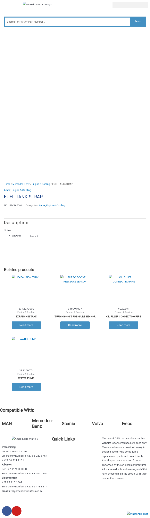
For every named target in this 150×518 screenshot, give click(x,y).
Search (138, 21)
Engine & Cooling (41, 184)
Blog (54, 464)
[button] (130, 5)
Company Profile (61, 459)
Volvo (97, 423)
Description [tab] (16, 222)
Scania (68, 423)
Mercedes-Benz (21, 184)
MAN (7, 423)
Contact (56, 455)
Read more (26, 325)
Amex (7, 189)
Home (7, 184)
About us (57, 451)
